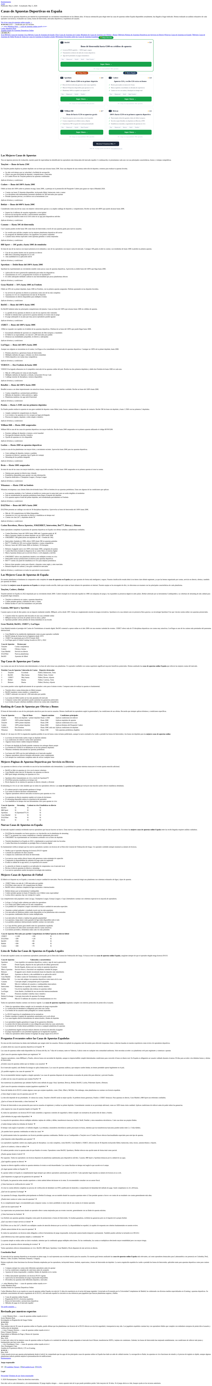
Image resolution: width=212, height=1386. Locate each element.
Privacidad (4, 1376)
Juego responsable (27, 1376)
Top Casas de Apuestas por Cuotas (67, 35)
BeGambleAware (27, 1367)
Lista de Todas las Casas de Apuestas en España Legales (35, 37)
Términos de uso (14, 1376)
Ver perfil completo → (8, 1307)
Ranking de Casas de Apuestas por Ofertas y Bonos (99, 35)
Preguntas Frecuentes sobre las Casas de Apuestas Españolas (76, 37)
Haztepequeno (6, 2)
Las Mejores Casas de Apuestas (12, 35)
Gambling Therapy (12, 1367)
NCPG (38, 1367)
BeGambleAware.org (116, 148)
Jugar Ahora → (106, 64)
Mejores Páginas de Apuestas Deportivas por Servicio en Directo (141, 35)
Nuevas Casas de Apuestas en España (177, 35)
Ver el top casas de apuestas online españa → (16, 22)
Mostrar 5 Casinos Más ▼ (106, 144)
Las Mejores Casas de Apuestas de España (39, 35)
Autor (3, 4)
